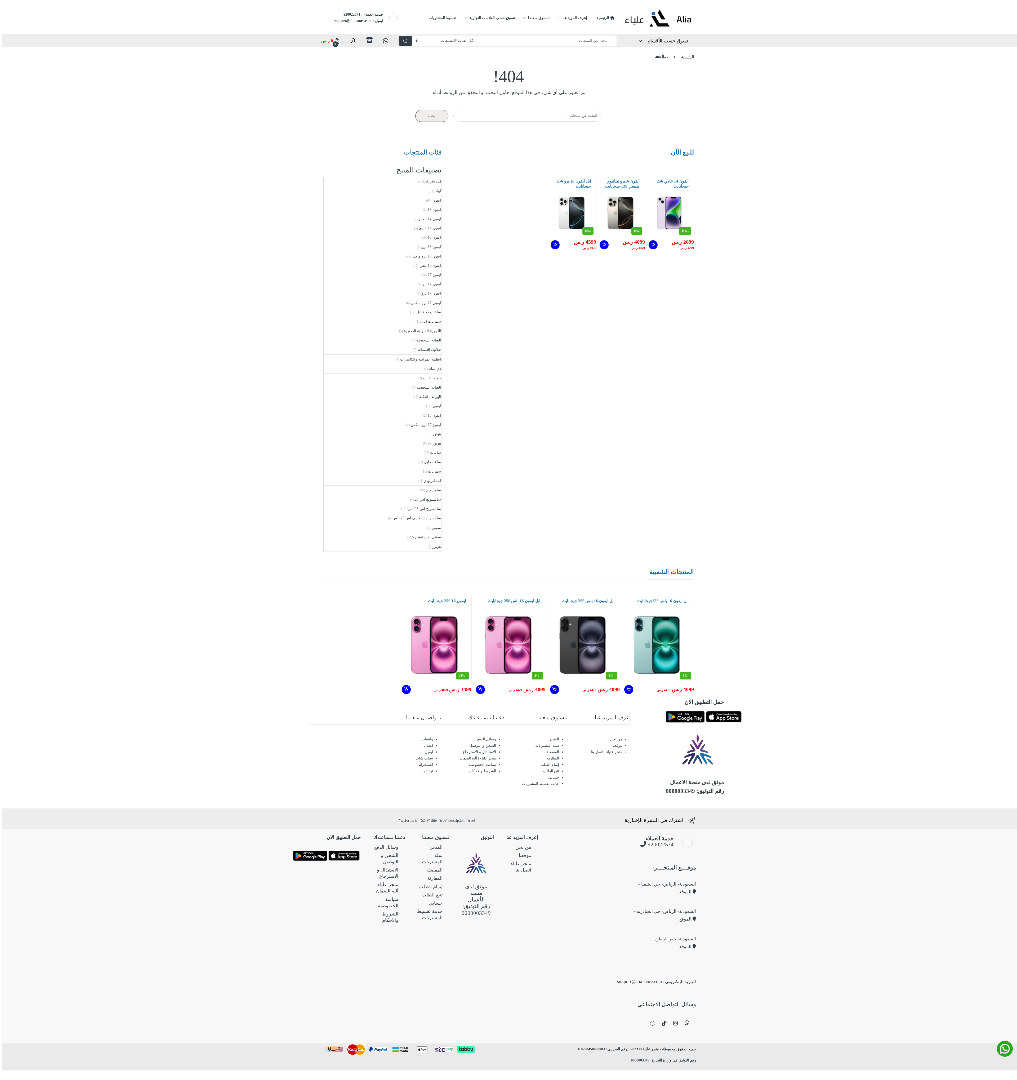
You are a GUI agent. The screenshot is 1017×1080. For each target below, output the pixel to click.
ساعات (435, 453)
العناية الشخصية (429, 340)
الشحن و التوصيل (482, 746)
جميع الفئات (432, 378)
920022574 (660, 844)
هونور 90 (434, 443)
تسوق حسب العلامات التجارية (492, 18)
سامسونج (433, 490)
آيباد (438, 191)
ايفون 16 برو (431, 247)
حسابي (553, 777)
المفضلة (552, 752)
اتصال (428, 746)
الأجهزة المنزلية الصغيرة (422, 331)
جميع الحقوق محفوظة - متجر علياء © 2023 (663, 1049)
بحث (431, 116)
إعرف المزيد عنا (575, 18)
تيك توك (427, 771)
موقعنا (617, 746)
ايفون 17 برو (431, 293)
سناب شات (424, 758)
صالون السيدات (429, 350)
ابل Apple (433, 182)
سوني (436, 528)
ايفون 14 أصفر (429, 219)
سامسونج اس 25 (428, 499)
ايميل (429, 752)
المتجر (554, 739)
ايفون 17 (434, 275)
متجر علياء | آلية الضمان (478, 758)
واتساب (427, 739)
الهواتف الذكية (430, 397)
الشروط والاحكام (482, 771)
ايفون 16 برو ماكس (426, 256)
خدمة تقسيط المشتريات (540, 784)
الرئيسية (603, 18)
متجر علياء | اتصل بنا (606, 752)
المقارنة (553, 758)
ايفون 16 (434, 237)
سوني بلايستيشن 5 (426, 537)
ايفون (436, 200)
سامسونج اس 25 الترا (424, 509)
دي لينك (435, 369)
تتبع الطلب (551, 771)
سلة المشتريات (547, 746)
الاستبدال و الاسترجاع (479, 752)
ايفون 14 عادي (430, 228)
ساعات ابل (432, 462)
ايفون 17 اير (431, 284)
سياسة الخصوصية (482, 765)
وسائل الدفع (486, 739)
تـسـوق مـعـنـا (539, 18)
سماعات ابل (431, 321)
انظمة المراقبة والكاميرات (420, 359)
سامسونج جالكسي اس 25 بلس (416, 518)
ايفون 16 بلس (430, 266)
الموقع (686, 891)
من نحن (616, 739)
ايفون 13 (434, 210)
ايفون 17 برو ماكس (426, 303)
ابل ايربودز (432, 481)
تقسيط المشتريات (443, 18)
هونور (436, 434)
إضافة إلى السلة (652, 245)
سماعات (434, 471)
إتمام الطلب (549, 765)
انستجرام (426, 765)
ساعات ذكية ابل (428, 312)
